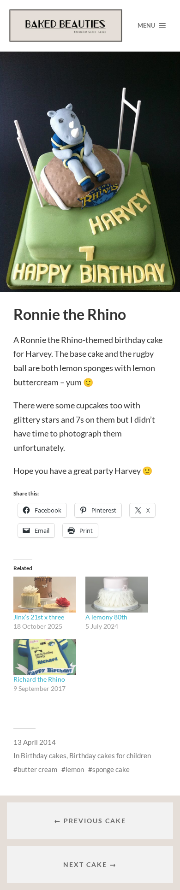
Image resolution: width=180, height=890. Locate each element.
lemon (75, 769)
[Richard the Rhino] (44, 657)
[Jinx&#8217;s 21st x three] (44, 595)
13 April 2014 (34, 742)
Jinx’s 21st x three (38, 617)
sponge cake (111, 769)
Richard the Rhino (39, 679)
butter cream (37, 769)
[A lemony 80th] (116, 595)
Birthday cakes (43, 755)
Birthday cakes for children (110, 755)
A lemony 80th (106, 617)
